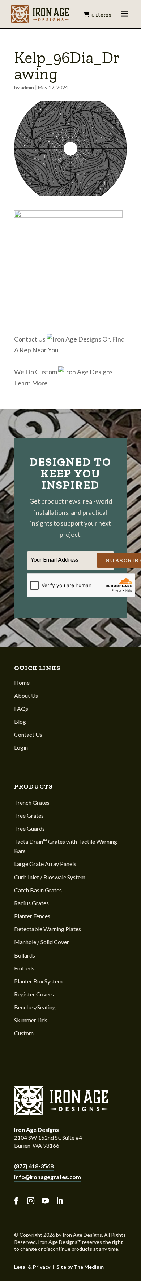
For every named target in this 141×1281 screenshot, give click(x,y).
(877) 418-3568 (34, 1165)
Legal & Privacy (32, 1267)
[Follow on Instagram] (31, 1200)
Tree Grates (29, 815)
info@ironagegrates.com (47, 1176)
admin (27, 87)
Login (21, 747)
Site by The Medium (80, 1267)
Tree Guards (29, 828)
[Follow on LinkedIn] (59, 1200)
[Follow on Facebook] (16, 1200)
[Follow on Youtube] (45, 1200)
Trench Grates (32, 802)
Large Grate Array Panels (45, 863)
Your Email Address (54, 559)
